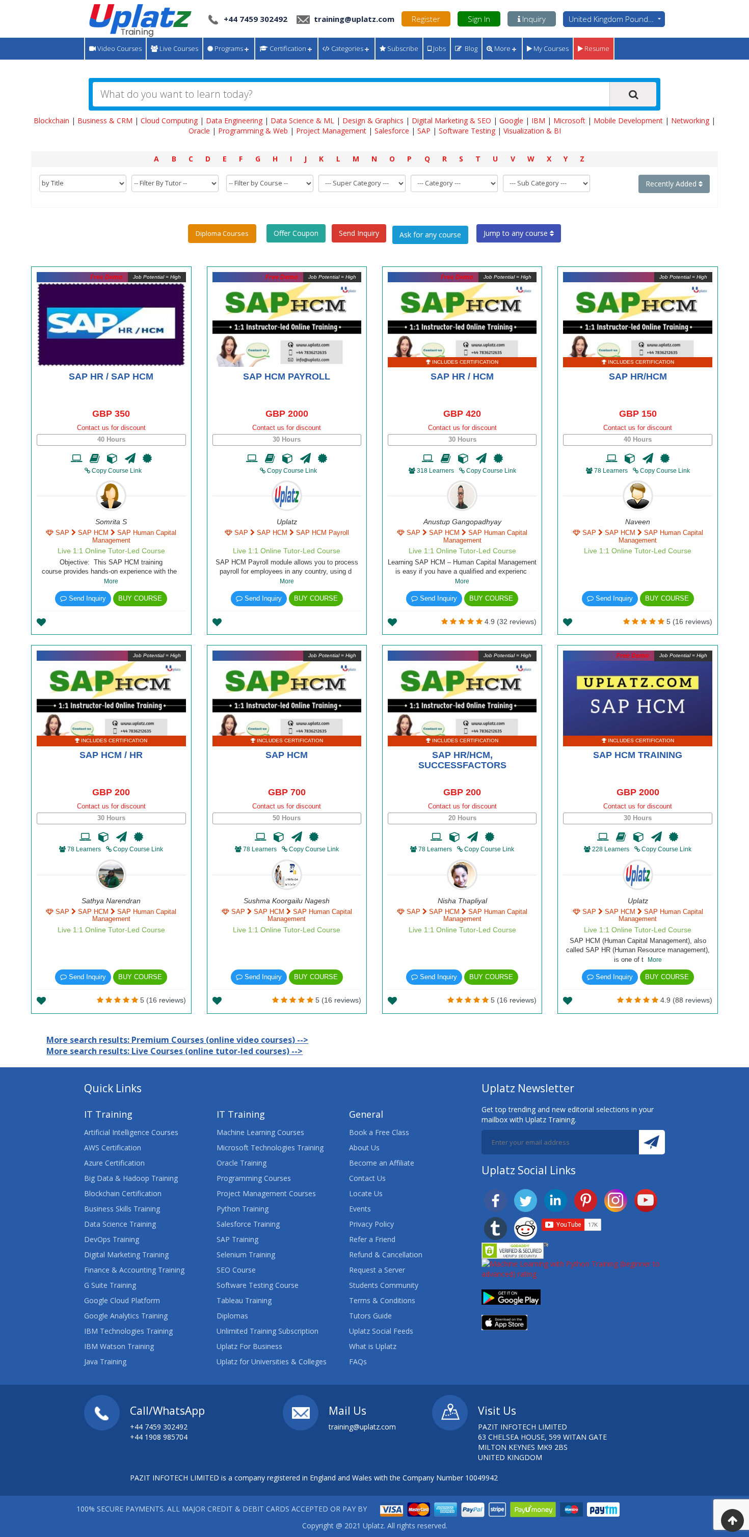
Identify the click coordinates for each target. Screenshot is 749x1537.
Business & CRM (104, 120)
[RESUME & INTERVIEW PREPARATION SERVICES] (130, 458)
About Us (364, 1147)
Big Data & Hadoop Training (131, 1178)
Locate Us (366, 1193)
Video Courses (119, 48)
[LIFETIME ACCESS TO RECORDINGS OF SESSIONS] (77, 458)
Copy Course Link (116, 470)
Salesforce (391, 131)
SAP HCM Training (637, 755)
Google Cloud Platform (122, 1300)
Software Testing (467, 131)
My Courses (550, 48)
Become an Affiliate (381, 1163)
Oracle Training (241, 1163)
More (502, 48)
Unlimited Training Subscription (267, 1331)
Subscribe (402, 48)
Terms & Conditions (382, 1300)
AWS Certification (112, 1147)
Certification (287, 48)
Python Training (243, 1209)
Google (511, 120)
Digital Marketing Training (126, 1254)
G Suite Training (110, 1285)
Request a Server (377, 1270)
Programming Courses (254, 1178)
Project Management (331, 131)
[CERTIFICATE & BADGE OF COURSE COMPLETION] (147, 458)
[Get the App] (511, 1296)
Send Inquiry (359, 233)
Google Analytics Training (126, 1315)
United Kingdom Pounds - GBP (617, 19)
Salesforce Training (248, 1224)
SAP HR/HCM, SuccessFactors (462, 760)
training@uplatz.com (353, 19)
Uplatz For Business (249, 1346)
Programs (228, 48)
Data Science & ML (302, 120)
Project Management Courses (266, 1193)
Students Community (383, 1285)
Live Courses (178, 48)
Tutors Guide (370, 1315)
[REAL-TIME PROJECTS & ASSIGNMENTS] (112, 458)
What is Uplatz (372, 1346)
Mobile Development (628, 120)
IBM (538, 120)
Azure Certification (114, 1163)
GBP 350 (111, 414)
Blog (469, 48)
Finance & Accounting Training (134, 1270)
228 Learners (611, 849)
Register (426, 19)
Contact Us (367, 1178)
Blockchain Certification (123, 1193)
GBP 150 (638, 414)
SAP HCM (286, 755)
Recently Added (672, 183)
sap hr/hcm (638, 376)
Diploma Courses (222, 233)
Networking (690, 120)
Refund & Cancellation (385, 1254)
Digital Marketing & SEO (451, 120)
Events (360, 1209)
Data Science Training (120, 1224)
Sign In (479, 19)
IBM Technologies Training (128, 1331)
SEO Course (236, 1270)
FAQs (358, 1361)
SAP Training (237, 1239)
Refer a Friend (372, 1239)
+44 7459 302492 (255, 19)
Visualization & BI (532, 131)
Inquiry (533, 19)
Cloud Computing (169, 120)
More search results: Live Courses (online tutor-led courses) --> (174, 1051)
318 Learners (435, 470)
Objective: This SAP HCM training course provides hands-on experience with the (111, 571)
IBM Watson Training (119, 1346)
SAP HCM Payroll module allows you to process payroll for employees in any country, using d (287, 571)
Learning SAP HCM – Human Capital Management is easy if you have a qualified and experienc (462, 571)
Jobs (439, 48)
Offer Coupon (296, 233)
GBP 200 (111, 792)
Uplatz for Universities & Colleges (272, 1361)
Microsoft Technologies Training (270, 1147)
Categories (346, 48)
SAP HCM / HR (111, 755)
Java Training (105, 1361)
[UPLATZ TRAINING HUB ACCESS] (95, 458)
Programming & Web (253, 131)
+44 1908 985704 (159, 1437)
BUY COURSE (140, 598)
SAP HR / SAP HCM (111, 376)
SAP (424, 131)
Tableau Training (244, 1300)
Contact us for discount (111, 428)
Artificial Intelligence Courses (131, 1132)
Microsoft (569, 120)
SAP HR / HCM (462, 376)
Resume (596, 48)
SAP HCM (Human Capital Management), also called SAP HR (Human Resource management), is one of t (638, 950)
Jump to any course (517, 233)
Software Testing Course (258, 1285)
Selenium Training (246, 1254)
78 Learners (611, 470)
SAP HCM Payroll (286, 376)
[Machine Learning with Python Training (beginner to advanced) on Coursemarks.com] (573, 1268)
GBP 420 (462, 414)
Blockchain (51, 120)
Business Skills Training (122, 1209)
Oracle (199, 131)
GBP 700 (287, 792)
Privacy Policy (371, 1224)
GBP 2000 (286, 414)
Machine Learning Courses (260, 1132)
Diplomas (232, 1315)
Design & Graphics (373, 120)
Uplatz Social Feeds (381, 1331)
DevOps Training (111, 1239)
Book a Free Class (379, 1132)
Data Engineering (234, 120)
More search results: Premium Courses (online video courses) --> (177, 1039)
